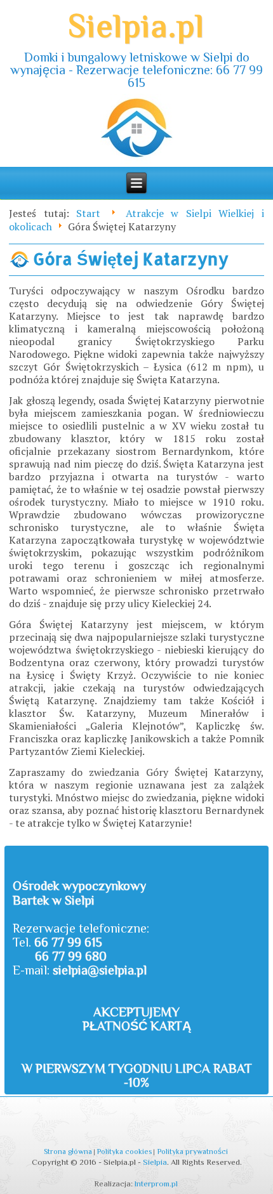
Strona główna (68, 1151)
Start (88, 213)
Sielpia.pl (136, 25)
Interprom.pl (156, 1183)
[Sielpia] (136, 130)
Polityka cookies (124, 1151)
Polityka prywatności (192, 1151)
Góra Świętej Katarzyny (131, 258)
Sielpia (155, 1162)
